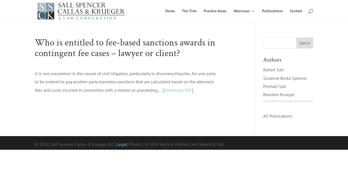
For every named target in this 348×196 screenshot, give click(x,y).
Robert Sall (273, 69)
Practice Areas (215, 11)
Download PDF (178, 90)
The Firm (189, 11)
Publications (272, 11)
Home (170, 11)
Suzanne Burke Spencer (285, 78)
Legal (122, 144)
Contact (296, 11)
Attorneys (242, 11)
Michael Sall (274, 86)
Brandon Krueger (279, 94)
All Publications (277, 116)
